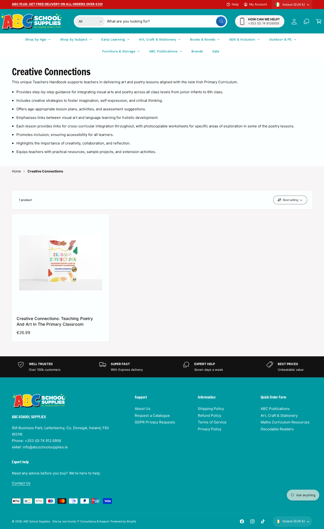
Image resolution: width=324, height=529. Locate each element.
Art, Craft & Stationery (279, 415)
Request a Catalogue (152, 415)
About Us (142, 408)
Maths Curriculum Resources (285, 422)
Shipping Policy (211, 408)
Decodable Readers (277, 429)
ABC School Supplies (37, 521)
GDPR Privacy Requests (155, 422)
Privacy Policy (209, 429)
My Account (258, 4)
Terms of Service (212, 422)
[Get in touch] (306, 21)
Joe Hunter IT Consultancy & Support (86, 521)
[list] (162, 366)
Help (235, 4)
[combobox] (166, 21)
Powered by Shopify (123, 521)
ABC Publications (275, 408)
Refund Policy (209, 415)
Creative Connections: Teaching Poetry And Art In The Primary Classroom (55, 321)
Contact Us (21, 483)
